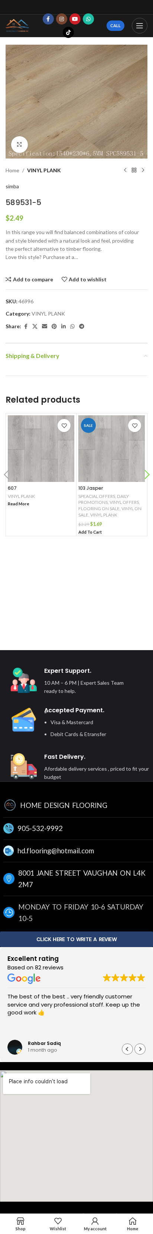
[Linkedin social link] (63, 327)
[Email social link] (44, 327)
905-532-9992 (40, 828)
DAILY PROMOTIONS (103, 499)
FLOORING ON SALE (99, 508)
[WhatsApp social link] (88, 19)
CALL (115, 25)
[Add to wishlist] (64, 425)
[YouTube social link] (75, 19)
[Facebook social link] (48, 19)
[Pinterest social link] (54, 327)
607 (12, 488)
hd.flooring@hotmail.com (55, 850)
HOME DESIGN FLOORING (63, 805)
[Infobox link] (70, 681)
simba (12, 186)
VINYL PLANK (44, 170)
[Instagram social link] (61, 19)
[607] (41, 448)
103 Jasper (90, 488)
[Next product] (143, 170)
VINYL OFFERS (124, 502)
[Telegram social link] (82, 327)
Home (12, 170)
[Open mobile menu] (139, 25)
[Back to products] (134, 170)
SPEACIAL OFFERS (96, 496)
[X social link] (35, 327)
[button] (6, 475)
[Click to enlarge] (19, 144)
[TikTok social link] (68, 32)
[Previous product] (125, 170)
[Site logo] (18, 25)
